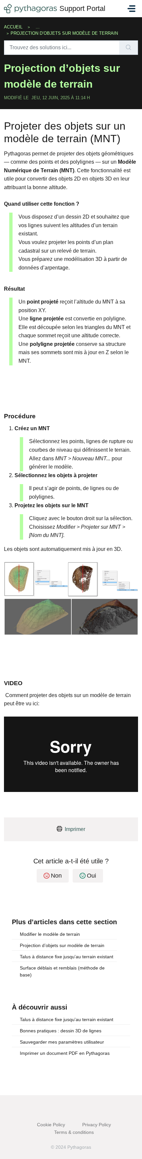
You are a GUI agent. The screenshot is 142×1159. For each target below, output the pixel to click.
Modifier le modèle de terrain (50, 934)
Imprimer (75, 829)
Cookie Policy (51, 1124)
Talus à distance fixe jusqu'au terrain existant (66, 956)
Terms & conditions (74, 1132)
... (38, 26)
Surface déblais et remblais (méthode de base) (62, 971)
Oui (91, 875)
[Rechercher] (128, 47)
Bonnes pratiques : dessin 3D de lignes (60, 1030)
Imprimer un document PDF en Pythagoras (65, 1053)
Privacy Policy (96, 1124)
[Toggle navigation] (131, 9)
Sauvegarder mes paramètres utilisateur (62, 1042)
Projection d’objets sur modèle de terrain (62, 945)
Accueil (13, 26)
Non (56, 875)
